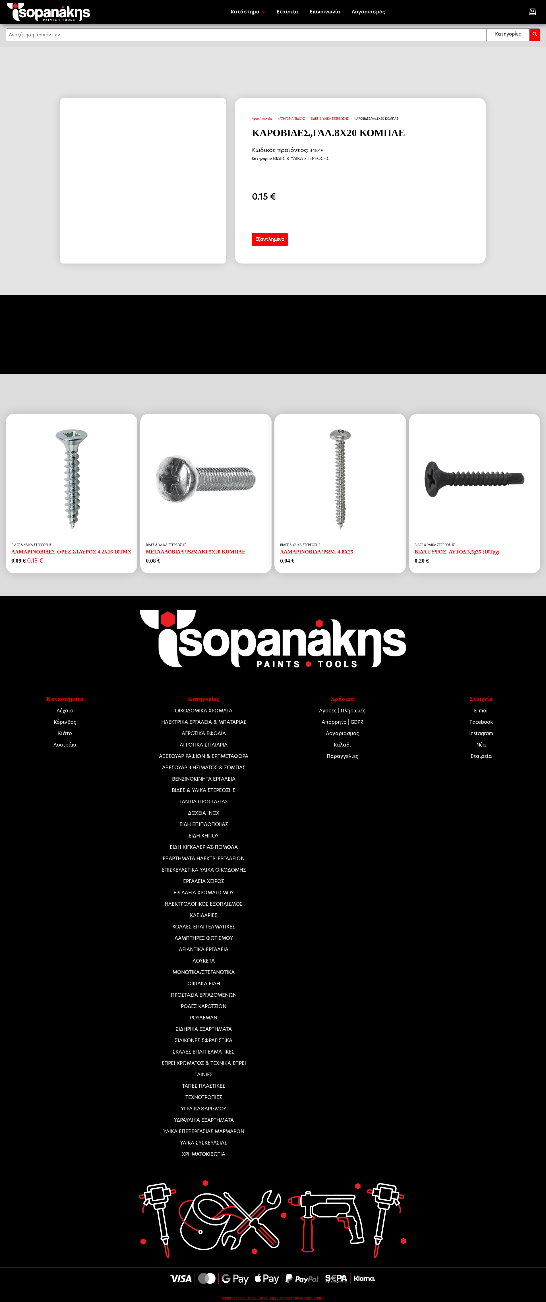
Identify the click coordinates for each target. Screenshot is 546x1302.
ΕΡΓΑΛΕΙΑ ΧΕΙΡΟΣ (203, 881)
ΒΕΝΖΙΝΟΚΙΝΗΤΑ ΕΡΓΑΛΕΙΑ (203, 779)
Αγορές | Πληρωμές (342, 710)
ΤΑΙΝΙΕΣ (204, 1074)
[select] (508, 34)
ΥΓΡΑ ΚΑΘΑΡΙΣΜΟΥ (203, 1108)
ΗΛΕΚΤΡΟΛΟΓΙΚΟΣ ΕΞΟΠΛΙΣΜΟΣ (204, 904)
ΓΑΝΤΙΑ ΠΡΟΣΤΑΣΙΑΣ (203, 801)
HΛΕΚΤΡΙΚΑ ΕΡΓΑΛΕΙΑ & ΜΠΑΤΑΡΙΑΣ (203, 722)
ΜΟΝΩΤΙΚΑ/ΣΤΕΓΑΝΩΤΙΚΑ (204, 972)
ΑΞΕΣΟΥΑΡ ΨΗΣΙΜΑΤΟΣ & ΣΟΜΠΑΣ (203, 767)
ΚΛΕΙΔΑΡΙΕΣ (204, 915)
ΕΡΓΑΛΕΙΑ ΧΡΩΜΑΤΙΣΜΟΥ (203, 892)
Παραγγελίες (342, 756)
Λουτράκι (64, 744)
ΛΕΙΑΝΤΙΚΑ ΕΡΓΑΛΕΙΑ (203, 949)
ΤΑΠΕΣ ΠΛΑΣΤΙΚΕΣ (203, 1086)
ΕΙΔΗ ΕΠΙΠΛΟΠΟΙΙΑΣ (203, 824)
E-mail (481, 710)
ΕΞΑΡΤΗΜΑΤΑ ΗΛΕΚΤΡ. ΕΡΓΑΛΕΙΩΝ (204, 858)
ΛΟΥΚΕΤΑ (204, 960)
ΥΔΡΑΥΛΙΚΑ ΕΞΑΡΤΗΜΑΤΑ (204, 1120)
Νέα (481, 744)
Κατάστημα (245, 12)
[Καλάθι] (532, 12)
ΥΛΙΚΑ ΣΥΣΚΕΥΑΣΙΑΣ (203, 1142)
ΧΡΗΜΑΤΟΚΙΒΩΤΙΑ (203, 1154)
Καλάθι (342, 744)
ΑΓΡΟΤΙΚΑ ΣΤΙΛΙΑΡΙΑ (204, 744)
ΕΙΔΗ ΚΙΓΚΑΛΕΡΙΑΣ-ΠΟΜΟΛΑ (204, 847)
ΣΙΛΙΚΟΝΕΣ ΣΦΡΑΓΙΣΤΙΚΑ (203, 1040)
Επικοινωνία (325, 12)
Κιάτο (65, 733)
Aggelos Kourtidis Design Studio (297, 1298)
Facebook (481, 722)
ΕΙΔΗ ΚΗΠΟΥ (204, 835)
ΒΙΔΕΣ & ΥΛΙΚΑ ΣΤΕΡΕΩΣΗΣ (330, 119)
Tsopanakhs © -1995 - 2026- (246, 1298)
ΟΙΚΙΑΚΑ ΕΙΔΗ (203, 983)
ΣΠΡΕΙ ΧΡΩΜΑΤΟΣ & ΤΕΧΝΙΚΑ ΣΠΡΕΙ (204, 1063)
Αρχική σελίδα (262, 119)
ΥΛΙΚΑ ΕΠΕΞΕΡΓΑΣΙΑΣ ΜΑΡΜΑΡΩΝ (203, 1131)
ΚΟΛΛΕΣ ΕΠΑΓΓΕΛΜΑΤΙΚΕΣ (203, 926)
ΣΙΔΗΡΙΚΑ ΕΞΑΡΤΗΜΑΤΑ (204, 1029)
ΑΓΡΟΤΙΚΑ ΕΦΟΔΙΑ (204, 733)
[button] (535, 34)
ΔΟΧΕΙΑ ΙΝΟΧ (203, 813)
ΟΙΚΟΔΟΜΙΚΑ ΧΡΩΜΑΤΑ (203, 710)
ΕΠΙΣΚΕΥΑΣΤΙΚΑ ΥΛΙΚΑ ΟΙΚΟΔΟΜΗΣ (204, 869)
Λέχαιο (65, 710)
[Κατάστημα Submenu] (265, 12)
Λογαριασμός (368, 12)
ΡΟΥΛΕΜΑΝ (203, 1017)
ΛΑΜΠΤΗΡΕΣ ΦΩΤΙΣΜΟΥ (204, 938)
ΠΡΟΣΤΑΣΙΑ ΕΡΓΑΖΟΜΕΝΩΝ (204, 995)
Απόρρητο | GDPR (342, 722)
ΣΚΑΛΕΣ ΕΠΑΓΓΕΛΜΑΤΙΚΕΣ (204, 1051)
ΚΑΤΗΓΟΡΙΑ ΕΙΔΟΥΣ (291, 119)
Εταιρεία (287, 12)
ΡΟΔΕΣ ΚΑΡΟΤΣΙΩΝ (203, 1006)
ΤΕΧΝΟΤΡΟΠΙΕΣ (203, 1097)
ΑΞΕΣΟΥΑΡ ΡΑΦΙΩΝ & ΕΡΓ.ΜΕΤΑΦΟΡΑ (203, 756)
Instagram (481, 733)
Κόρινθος (65, 722)
